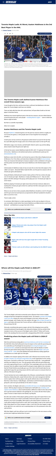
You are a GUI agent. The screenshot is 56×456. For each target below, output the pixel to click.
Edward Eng (6, 273)
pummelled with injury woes (32, 386)
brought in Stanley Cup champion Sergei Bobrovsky (18, 358)
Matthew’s (12, 132)
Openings (19, 438)
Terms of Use (46, 441)
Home (5, 256)
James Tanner (7, 30)
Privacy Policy (31, 441)
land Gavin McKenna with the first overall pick (36, 342)
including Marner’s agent (33, 117)
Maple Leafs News (13, 256)
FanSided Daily (9, 441)
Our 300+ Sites (47, 438)
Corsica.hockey (45, 159)
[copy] (12, 34)
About (7, 438)
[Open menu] (3, 2)
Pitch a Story (20, 441)
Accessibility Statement (34, 443)
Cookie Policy (8, 443)
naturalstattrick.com (10, 154)
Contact (30, 438)
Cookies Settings (9, 446)
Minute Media (9, 449)
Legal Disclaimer (21, 443)
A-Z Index (45, 443)
